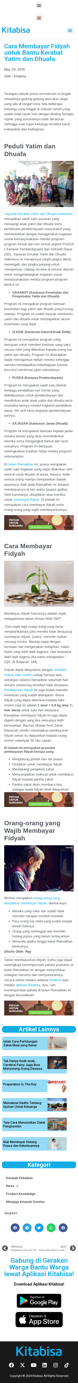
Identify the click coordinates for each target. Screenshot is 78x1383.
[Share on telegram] (27, 1227)
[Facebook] (12, 1365)
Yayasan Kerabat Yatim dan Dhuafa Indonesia (38, 214)
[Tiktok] (67, 1365)
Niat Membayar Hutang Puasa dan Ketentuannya (21, 1144)
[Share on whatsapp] (51, 1227)
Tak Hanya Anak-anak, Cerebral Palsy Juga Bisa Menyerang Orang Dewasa (22, 1064)
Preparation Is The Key (19, 1084)
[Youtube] (34, 1365)
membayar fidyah (26, 499)
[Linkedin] (45, 1365)
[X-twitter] (23, 1365)
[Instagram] (56, 1365)
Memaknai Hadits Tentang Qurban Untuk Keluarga (22, 1105)
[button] (39, 5)
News (10, 1186)
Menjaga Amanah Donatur (25, 1202)
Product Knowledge (20, 1194)
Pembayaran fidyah (18, 690)
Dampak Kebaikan (19, 1178)
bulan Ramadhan (20, 464)
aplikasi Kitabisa (28, 985)
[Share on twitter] (39, 1227)
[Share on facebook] (15, 1227)
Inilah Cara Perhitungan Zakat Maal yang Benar (20, 1043)
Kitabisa (54, 980)
